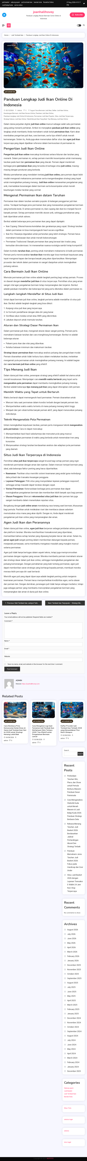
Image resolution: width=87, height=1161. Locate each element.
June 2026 (71, 938)
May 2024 (71, 1049)
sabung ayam (15, 2)
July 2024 (71, 1040)
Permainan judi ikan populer (44, 116)
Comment (8, 621)
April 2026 (71, 947)
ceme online (18, 5)
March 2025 (72, 1005)
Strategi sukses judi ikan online (15, 119)
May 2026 (71, 943)
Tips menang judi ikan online (58, 119)
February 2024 (73, 1062)
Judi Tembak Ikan (70, 1094)
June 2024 (71, 1045)
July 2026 (71, 934)
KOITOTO (50, 1158)
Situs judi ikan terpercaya (64, 116)
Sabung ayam (69, 1088)
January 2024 (73, 1067)
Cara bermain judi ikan (43, 110)
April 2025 (71, 1000)
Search (66, 750)
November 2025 (74, 969)
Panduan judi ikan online (44, 113)
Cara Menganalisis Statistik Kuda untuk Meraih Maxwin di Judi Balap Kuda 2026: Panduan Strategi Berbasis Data (75, 810)
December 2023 (74, 1071)
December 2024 (74, 1018)
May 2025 (71, 996)
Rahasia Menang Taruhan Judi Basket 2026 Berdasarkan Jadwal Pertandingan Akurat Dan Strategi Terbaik (74, 835)
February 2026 (73, 956)
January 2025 (73, 1013)
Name (7, 641)
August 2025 (72, 983)
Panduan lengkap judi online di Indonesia (18, 116)
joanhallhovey (43, 12)
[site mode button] (79, 25)
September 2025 (74, 978)
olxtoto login (68, 1119)
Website (7, 656)
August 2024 (72, 1036)
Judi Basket (68, 1091)
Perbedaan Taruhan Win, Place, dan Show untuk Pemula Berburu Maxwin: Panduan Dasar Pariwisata (74, 785)
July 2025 (71, 987)
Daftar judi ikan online (60, 110)
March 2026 (72, 952)
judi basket (5, 2)
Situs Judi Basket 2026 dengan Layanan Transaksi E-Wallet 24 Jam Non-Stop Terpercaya (75, 883)
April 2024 (71, 1053)
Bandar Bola (68, 1097)
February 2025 (73, 1009)
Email (6, 649)
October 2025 (73, 974)
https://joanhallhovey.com (31, 684)
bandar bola (38, 2)
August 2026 (72, 930)
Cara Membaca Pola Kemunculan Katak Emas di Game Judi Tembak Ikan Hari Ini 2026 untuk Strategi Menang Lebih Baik (15, 730)
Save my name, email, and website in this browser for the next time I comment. (35, 664)
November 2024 (74, 1022)
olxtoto (66, 1131)
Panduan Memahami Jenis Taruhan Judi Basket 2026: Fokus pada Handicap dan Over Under (75, 861)
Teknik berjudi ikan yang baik (37, 119)
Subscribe (79, 15)
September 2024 (74, 1031)
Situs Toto (67, 1108)
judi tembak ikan (26, 2)
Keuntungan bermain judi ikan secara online (19, 113)
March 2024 (72, 1058)
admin (19, 110)
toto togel (67, 1142)
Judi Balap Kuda (7, 5)
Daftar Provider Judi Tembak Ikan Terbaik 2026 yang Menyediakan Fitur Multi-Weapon (71, 729)
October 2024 (73, 1027)
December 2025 (74, 965)
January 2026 (73, 960)
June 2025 (71, 991)
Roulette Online (48, 2)
